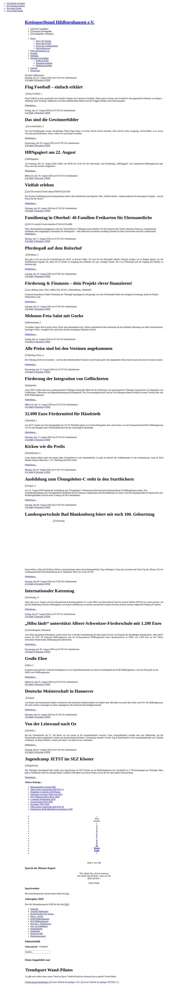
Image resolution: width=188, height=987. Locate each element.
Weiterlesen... (31, 105)
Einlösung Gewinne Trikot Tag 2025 (46, 794)
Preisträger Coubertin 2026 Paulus (45, 792)
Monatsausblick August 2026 (43, 787)
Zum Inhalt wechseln (16, 3)
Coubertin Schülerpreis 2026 (42, 799)
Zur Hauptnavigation (16, 6)
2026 (66, 904)
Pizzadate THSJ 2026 (39, 804)
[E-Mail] (29, 80)
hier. (67, 893)
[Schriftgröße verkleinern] (42, 34)
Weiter (97, 848)
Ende (96, 850)
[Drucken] (38, 80)
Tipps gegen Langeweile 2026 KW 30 (47, 807)
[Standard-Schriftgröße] (41, 31)
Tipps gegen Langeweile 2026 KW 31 (47, 789)
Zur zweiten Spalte (15, 11)
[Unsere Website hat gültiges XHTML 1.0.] (100, 982)
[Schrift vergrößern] (39, 29)
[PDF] (47, 80)
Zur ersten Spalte (14, 8)
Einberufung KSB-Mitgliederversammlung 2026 (51, 809)
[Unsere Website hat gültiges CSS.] (65, 982)
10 (97, 846)
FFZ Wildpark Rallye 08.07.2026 (44, 797)
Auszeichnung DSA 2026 (41, 802)
